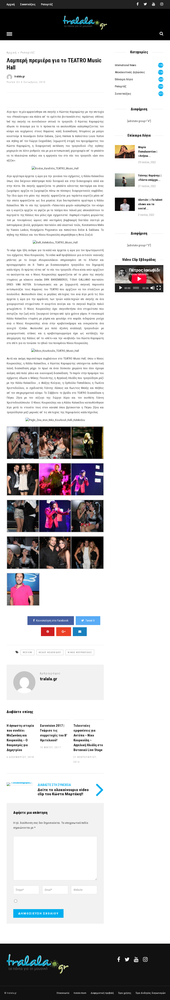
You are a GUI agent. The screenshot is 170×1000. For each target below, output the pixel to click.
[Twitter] (127, 959)
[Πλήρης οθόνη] (158, 288)
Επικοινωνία (63, 993)
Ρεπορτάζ (47, 4)
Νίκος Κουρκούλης (80, 652)
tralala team (80, 993)
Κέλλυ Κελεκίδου (50, 652)
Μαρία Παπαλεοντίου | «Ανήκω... (147, 151)
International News (125, 65)
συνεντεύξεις (123, 93)
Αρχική (11, 4)
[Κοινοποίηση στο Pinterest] (47, 631)
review (27, 652)
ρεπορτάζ (28, 52)
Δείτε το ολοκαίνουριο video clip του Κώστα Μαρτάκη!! (63, 792)
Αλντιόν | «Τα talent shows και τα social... (150, 204)
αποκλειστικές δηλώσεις (130, 72)
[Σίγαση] (152, 288)
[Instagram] (161, 4)
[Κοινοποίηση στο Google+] (63, 631)
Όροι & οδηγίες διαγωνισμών (151, 993)
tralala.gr (19, 76)
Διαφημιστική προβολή (102, 993)
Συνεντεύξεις (27, 4)
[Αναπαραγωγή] (120, 288)
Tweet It (90, 620)
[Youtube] (153, 4)
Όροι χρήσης (124, 993)
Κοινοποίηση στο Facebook (52, 620)
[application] (139, 278)
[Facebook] (118, 959)
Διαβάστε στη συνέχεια (54, 785)
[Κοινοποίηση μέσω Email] (80, 631)
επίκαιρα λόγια (124, 79)
